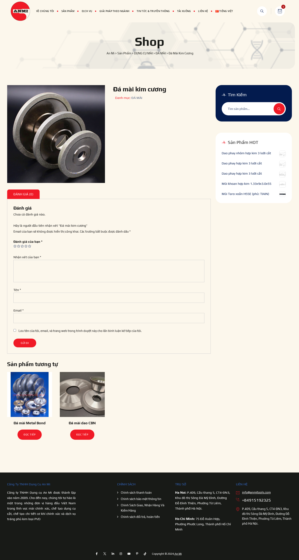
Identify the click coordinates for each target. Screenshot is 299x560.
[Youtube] (129, 553)
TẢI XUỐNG (184, 11)
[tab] (23, 194)
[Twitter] (105, 553)
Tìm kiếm (279, 108)
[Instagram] (121, 553)
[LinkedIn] (113, 553)
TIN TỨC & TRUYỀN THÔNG (153, 11)
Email (18, 310)
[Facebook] (97, 553)
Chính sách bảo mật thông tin (141, 499)
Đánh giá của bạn (28, 242)
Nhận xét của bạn (27, 257)
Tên (17, 290)
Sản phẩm (67, 11)
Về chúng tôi (45, 11)
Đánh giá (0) (23, 194)
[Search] (262, 11)
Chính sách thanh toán (136, 492)
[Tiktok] (145, 553)
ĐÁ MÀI (136, 98)
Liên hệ (203, 11)
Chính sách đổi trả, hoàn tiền (140, 516)
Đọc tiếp (30, 434)
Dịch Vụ (87, 11)
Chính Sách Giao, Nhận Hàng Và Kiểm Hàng (142, 507)
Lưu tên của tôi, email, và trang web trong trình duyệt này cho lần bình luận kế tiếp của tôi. (80, 330)
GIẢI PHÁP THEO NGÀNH (114, 11)
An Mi (178, 553)
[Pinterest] (137, 553)
